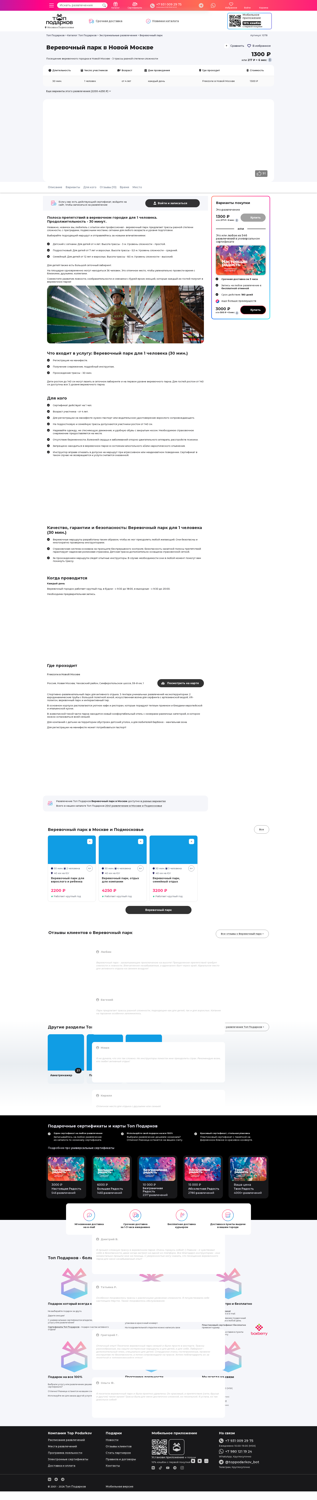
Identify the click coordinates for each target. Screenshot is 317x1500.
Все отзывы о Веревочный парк (241, 933)
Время (124, 187)
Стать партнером (118, 1452)
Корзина (263, 7)
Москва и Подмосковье (60, 27)
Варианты (73, 187)
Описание (55, 187)
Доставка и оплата (61, 1465)
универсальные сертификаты (92, 1148)
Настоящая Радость (66, 1188)
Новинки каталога (165, 21)
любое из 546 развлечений (231, 237)
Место (137, 187)
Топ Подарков (75, 1486)
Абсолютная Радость (203, 1188)
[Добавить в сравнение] (89, 841)
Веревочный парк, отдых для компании (120, 880)
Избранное (231, 7)
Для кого (89, 187)
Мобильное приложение (252, 16)
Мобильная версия (119, 1486)
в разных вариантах (153, 801)
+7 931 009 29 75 (168, 4)
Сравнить (237, 45)
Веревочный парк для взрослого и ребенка (67, 880)
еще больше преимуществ (238, 300)
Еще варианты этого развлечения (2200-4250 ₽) (77, 91)
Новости (112, 1440)
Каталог (115, 7)
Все (261, 829)
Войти (247, 7)
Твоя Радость (244, 1188)
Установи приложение (168, 1457)
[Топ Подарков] (59, 23)
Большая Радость (110, 1188)
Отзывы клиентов (119, 1446)
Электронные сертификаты (68, 1459)
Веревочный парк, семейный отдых (166, 880)
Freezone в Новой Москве (63, 674)
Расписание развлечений (66, 1440)
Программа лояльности (65, 1452)
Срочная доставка (109, 21)
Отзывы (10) (108, 187)
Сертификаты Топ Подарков (63, 1327)
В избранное (261, 45)
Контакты (113, 1465)
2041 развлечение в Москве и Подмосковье (133, 805)
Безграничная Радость (153, 1190)
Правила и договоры (121, 1459)
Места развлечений (62, 1446)
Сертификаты (135, 7)
